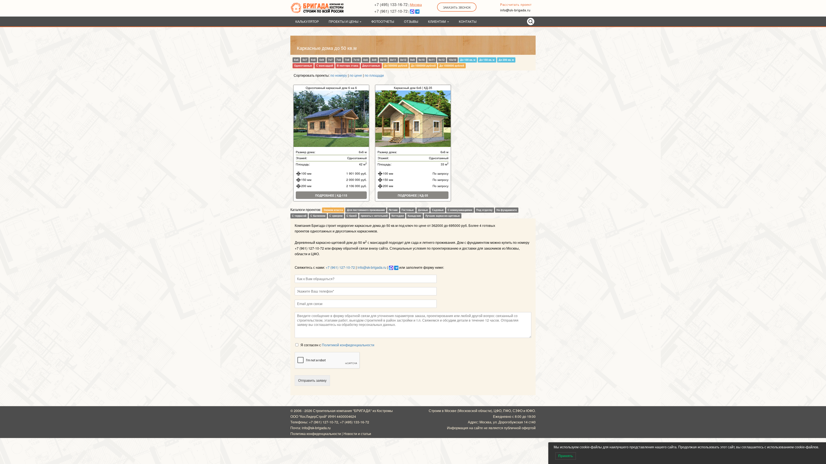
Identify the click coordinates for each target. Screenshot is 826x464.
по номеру (338, 75)
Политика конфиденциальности (315, 433)
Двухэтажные (371, 66)
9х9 (412, 60)
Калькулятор (307, 21)
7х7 (330, 60)
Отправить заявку (312, 380)
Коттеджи (397, 216)
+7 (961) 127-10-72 (391, 11)
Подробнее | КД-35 (413, 195)
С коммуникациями (460, 210)
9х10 (422, 60)
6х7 (305, 60)
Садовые (438, 210)
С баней (352, 216)
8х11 (393, 60)
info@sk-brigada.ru (515, 10)
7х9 (347, 60)
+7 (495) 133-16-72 (391, 4)
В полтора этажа (347, 66)
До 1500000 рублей (451, 66)
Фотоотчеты (382, 21)
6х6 (296, 60)
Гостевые (408, 210)
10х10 (452, 60)
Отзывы (411, 21)
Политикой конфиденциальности (348, 344)
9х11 (432, 60)
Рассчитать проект (516, 4)
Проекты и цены (344, 21)
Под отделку (484, 210)
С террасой (299, 216)
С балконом (317, 216)
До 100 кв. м (467, 60)
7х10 (356, 60)
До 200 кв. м (506, 60)
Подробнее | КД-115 (331, 195)
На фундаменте (506, 210)
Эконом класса (333, 210)
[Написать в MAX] (412, 11)
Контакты (467, 21)
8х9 (374, 60)
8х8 (365, 60)
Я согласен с (337, 344)
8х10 (383, 60)
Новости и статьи (357, 433)
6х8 (313, 60)
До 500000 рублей (395, 66)
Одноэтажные (303, 66)
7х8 (338, 60)
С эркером (336, 216)
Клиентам (437, 21)
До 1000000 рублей (423, 66)
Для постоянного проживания (366, 210)
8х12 (403, 60)
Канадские (414, 216)
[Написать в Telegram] (417, 11)
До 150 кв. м (487, 60)
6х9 (321, 60)
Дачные (423, 210)
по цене (356, 75)
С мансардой (324, 66)
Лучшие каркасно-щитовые (442, 216)
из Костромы (383, 410)
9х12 (442, 60)
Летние (393, 210)
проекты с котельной (374, 216)
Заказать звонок (457, 7)
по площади (374, 75)
